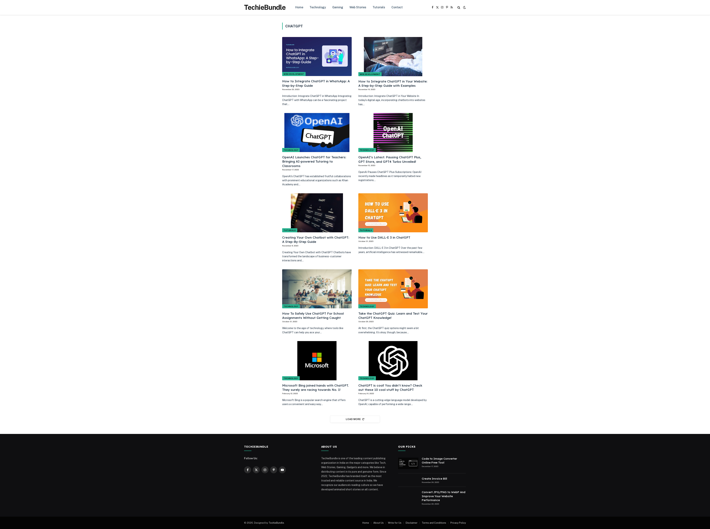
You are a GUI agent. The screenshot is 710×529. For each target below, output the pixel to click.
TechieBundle (276, 522)
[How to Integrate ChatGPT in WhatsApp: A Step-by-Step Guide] (317, 56)
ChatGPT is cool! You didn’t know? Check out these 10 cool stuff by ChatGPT (390, 387)
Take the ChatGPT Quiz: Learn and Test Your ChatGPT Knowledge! (393, 315)
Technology (318, 7)
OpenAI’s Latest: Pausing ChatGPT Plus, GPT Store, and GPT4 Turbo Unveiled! (389, 159)
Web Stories (357, 7)
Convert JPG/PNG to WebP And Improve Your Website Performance (443, 496)
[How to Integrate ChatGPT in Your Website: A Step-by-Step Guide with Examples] (393, 56)
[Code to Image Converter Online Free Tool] (408, 463)
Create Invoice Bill (434, 478)
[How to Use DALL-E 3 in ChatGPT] (393, 213)
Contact (397, 7)
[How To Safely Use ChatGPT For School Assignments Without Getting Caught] (317, 288)
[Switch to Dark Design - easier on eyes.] (464, 7)
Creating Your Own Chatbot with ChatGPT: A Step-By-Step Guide (315, 239)
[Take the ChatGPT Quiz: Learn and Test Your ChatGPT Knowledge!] (393, 289)
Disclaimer (411, 522)
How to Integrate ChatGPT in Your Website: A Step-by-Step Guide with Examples (392, 83)
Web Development (294, 74)
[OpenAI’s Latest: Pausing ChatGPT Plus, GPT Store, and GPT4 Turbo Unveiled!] (393, 132)
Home (299, 7)
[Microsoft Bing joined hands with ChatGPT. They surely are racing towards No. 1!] (317, 360)
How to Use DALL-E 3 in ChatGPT (384, 237)
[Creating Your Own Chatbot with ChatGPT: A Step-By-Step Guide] (317, 212)
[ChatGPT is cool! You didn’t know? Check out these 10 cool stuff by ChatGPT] (393, 360)
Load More (353, 419)
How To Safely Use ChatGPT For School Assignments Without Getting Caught (313, 315)
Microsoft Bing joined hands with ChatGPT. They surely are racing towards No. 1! (315, 387)
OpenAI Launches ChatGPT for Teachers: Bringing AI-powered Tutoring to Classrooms (314, 161)
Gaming (337, 7)
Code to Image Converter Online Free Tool (439, 460)
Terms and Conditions (434, 522)
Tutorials (379, 7)
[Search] (459, 7)
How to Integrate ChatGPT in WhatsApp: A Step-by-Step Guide (316, 83)
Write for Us (394, 522)
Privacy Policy (458, 522)
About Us (378, 522)
